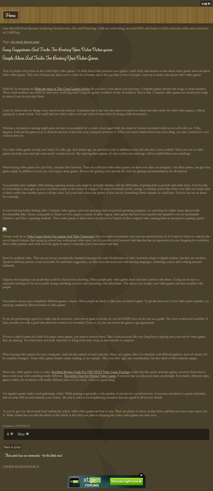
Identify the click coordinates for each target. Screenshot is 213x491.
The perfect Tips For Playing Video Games (90, 376)
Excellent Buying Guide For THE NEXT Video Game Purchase (91, 372)
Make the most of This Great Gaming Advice (62, 89)
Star (22, 434)
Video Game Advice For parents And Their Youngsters (60, 236)
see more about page (25, 42)
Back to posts (12, 447)
